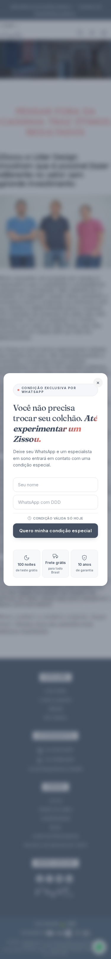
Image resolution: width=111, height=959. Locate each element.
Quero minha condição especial (55, 530)
